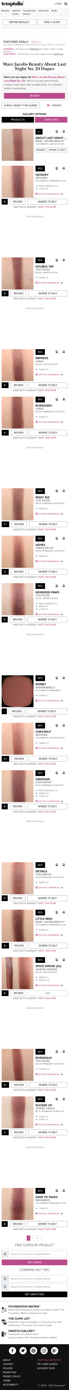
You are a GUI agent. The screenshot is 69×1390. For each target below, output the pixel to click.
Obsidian (43, 779)
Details (41, 871)
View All (36, 41)
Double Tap (45, 266)
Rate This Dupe (47, 207)
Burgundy (44, 405)
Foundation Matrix (29, 12)
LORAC (40, 361)
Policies (8, 1368)
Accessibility (10, 1384)
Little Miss (44, 919)
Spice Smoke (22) (48, 966)
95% (40, 168)
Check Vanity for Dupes (20, 105)
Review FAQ (9, 1372)
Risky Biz (43, 497)
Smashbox (43, 1200)
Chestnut (43, 732)
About (7, 1360)
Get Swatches (34, 1294)
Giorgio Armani (46, 969)
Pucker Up (44, 1105)
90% (40, 586)
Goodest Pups (46, 1368)
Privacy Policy (12, 1376)
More (54, 11)
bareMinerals (45, 687)
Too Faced (43, 269)
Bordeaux (44, 1058)
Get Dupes (34, 1262)
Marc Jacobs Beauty (50, 141)
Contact (8, 1364)
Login (58, 3)
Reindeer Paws (47, 592)
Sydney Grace (45, 1108)
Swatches (43, 11)
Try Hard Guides (47, 1364)
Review (34, 95)
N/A (48, 993)
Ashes (40, 545)
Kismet (41, 684)
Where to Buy (57, 149)
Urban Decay (45, 548)
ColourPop (9, 54)
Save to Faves (47, 1197)
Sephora (42, 178)
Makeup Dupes (16, 12)
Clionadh (8, 49)
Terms (6, 1380)
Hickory (42, 175)
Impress (42, 358)
